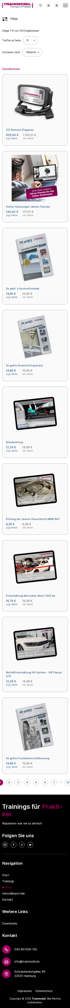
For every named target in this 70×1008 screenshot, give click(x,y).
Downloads (9, 923)
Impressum (25, 991)
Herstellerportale (13, 893)
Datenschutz (44, 991)
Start (5, 875)
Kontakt (7, 899)
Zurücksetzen (11, 69)
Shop (8, 887)
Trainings (8, 881)
